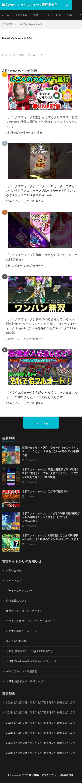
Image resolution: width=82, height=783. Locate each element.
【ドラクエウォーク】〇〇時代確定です (45, 491)
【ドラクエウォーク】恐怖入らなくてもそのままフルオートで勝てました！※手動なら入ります (42, 395)
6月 (39, 702)
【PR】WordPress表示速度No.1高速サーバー (32, 661)
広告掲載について (16, 601)
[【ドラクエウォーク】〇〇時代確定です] (11, 499)
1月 (16, 702)
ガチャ (39, 201)
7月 (44, 702)
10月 (59, 712)
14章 (58, 15)
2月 (20, 702)
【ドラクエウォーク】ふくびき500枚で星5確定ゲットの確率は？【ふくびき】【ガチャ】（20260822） (51, 517)
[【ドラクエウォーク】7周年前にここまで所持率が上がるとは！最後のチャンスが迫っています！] (11, 543)
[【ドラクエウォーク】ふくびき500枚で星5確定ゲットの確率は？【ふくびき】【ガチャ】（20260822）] (11, 521)
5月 (35, 702)
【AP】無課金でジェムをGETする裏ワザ (29, 651)
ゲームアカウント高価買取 (21, 671)
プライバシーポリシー (19, 591)
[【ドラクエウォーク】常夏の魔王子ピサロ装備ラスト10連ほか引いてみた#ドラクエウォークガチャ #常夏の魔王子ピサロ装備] (11, 477)
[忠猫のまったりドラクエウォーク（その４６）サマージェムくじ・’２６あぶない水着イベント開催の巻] (11, 455)
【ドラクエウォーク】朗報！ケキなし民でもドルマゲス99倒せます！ (42, 257)
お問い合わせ (13, 570)
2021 (9, 753)
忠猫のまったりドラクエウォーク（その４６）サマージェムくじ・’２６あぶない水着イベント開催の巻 (50, 451)
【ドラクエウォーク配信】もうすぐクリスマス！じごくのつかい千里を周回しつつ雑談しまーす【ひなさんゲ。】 (42, 122)
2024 (9, 723)
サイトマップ (13, 580)
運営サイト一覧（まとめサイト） (25, 611)
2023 (9, 733)
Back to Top (41, 423)
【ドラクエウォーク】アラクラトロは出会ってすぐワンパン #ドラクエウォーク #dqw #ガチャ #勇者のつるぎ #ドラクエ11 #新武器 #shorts (42, 191)
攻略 (35, 15)
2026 (9, 702)
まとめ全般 (21, 15)
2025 (9, 712)
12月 (72, 712)
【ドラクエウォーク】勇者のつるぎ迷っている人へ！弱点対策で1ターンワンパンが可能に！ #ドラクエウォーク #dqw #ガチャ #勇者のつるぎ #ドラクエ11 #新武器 (42, 326)
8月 (49, 702)
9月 (54, 712)
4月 (30, 702)
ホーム (5, 15)
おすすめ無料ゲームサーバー (23, 631)
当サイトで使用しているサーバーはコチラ (30, 621)
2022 (9, 743)
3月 (25, 702)
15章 (69, 15)
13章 (47, 15)
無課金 (39, 403)
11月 (66, 712)
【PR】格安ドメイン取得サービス (25, 681)
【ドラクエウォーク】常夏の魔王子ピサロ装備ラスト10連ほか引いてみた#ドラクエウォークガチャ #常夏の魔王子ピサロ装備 (50, 473)
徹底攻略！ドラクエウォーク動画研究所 (51, 775)
